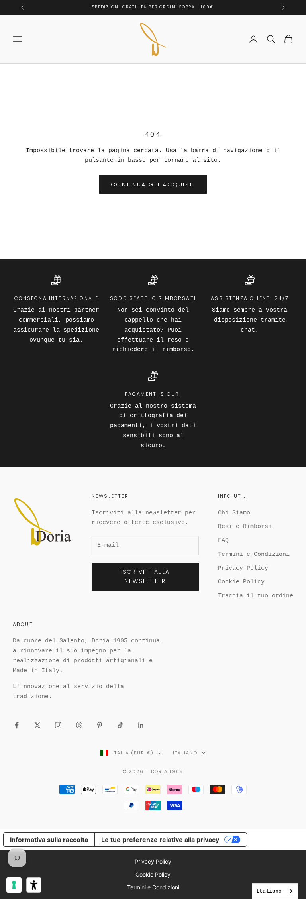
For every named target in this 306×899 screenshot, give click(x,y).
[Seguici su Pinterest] (100, 725)
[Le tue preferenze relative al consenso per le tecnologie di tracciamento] (14, 885)
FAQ (223, 540)
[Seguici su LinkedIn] (141, 725)
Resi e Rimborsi (245, 526)
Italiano (185, 753)
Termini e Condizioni (254, 554)
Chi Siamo (234, 513)
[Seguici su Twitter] (37, 725)
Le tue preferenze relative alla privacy (160, 840)
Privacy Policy (243, 568)
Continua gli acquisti (153, 184)
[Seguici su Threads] (79, 725)
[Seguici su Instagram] (58, 725)
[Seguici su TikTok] (120, 725)
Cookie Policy (241, 582)
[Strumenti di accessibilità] (33, 885)
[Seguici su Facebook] (17, 725)
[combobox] (275, 891)
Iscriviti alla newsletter (145, 576)
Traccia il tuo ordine (255, 596)
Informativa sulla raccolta (49, 840)
